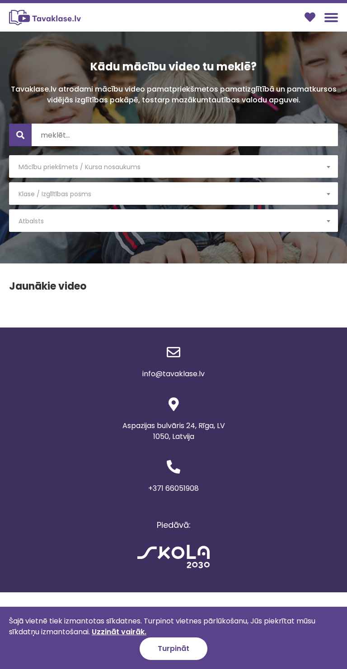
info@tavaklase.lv (173, 374)
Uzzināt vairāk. (119, 632)
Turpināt (173, 648)
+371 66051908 (173, 488)
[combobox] (173, 166)
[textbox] (173, 167)
